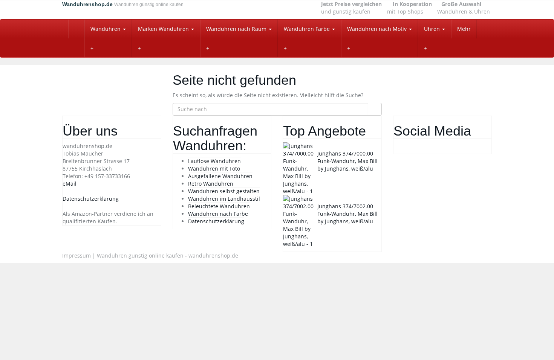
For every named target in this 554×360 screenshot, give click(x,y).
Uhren (432, 28)
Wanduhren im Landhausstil (224, 198)
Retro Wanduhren (210, 183)
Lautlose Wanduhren (214, 161)
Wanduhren (106, 28)
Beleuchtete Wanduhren (219, 206)
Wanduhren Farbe (307, 28)
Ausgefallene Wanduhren (220, 176)
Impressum (76, 255)
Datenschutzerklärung (91, 198)
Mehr (464, 28)
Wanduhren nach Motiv (377, 28)
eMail (70, 183)
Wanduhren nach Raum (237, 28)
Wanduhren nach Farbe (218, 213)
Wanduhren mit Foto (214, 168)
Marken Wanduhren (164, 28)
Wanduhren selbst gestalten (224, 191)
